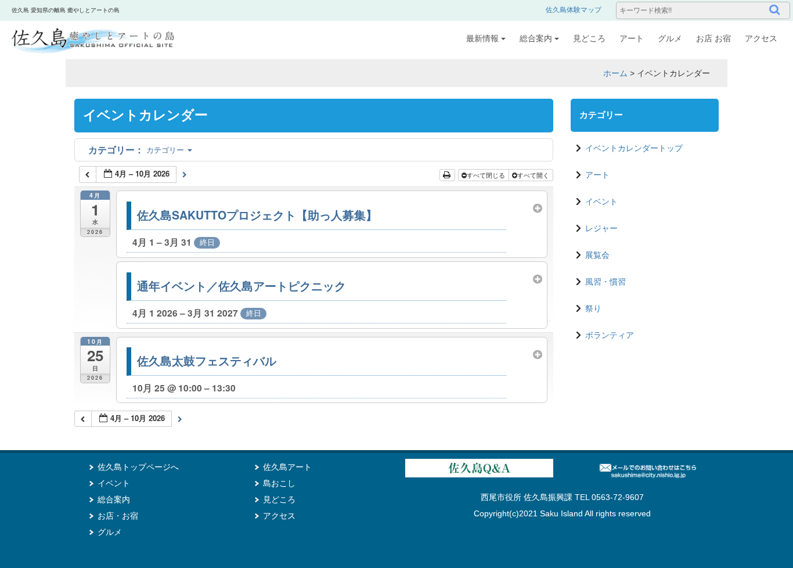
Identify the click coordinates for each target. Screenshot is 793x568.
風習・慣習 (605, 281)
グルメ (670, 38)
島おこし (279, 483)
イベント (601, 201)
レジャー (601, 228)
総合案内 (536, 38)
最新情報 (482, 38)
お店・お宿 (118, 515)
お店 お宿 (713, 38)
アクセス (761, 38)
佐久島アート (287, 467)
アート (631, 38)
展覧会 (597, 255)
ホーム (615, 73)
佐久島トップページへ (138, 467)
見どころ (589, 38)
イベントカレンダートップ (634, 148)
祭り (593, 308)
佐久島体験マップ (573, 10)
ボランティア (609, 335)
